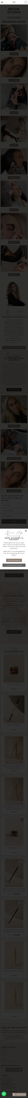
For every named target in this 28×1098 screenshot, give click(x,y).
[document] (14, 549)
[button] (2, 2)
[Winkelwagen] (25, 2)
